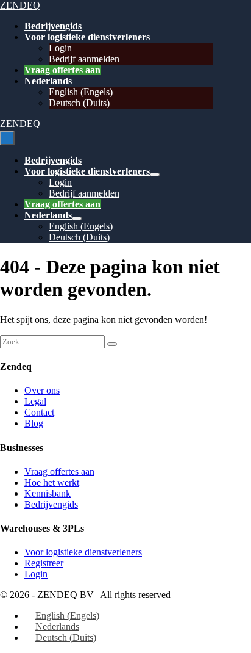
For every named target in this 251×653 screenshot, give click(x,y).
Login (60, 48)
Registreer (43, 563)
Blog (33, 423)
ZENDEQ (20, 5)
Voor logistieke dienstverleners (87, 37)
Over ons (42, 390)
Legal (35, 401)
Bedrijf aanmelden (84, 59)
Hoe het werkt (51, 482)
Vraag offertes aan (62, 70)
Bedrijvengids (53, 26)
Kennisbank (47, 493)
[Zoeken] (112, 344)
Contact (39, 412)
